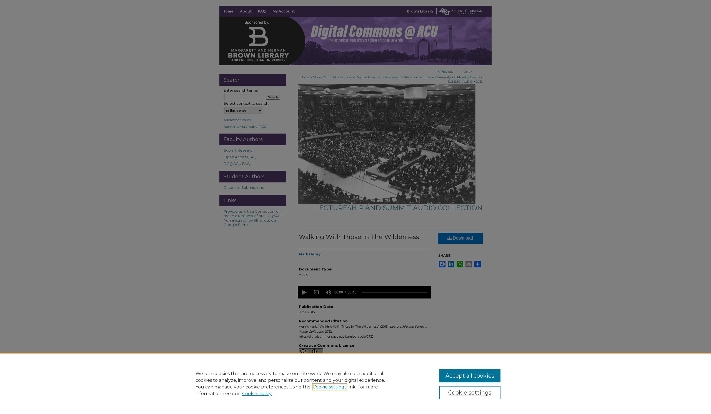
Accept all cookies (469, 375)
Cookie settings (329, 387)
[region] (355, 383)
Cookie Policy (257, 393)
